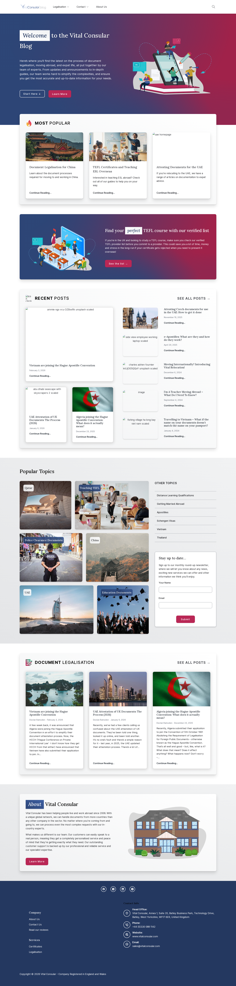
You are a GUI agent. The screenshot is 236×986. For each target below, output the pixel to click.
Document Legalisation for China (52, 167)
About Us (101, 6)
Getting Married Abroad (170, 503)
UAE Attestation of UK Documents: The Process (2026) (44, 420)
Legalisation (59, 6)
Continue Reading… (40, 192)
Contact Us (35, 924)
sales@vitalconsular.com (146, 946)
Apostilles (162, 512)
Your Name (165, 582)
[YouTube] (132, 889)
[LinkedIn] (123, 889)
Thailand (162, 537)
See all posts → (193, 298)
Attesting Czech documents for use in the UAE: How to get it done (186, 311)
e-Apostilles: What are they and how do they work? (187, 338)
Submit (185, 619)
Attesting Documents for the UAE (180, 167)
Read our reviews (38, 929)
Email (161, 598)
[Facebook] (103, 889)
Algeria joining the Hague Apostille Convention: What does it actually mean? (92, 421)
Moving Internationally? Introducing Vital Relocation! (187, 366)
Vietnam (161, 529)
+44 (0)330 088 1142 (143, 926)
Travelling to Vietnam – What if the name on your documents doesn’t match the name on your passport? (186, 422)
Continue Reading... (40, 377)
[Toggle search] (213, 7)
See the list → (118, 263)
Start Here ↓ (32, 93)
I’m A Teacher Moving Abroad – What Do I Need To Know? (183, 393)
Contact (81, 6)
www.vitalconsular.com (145, 936)
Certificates (35, 946)
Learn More (59, 94)
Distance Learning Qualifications (175, 495)
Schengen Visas (166, 520)
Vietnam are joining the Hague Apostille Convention (62, 365)
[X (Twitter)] (113, 889)
